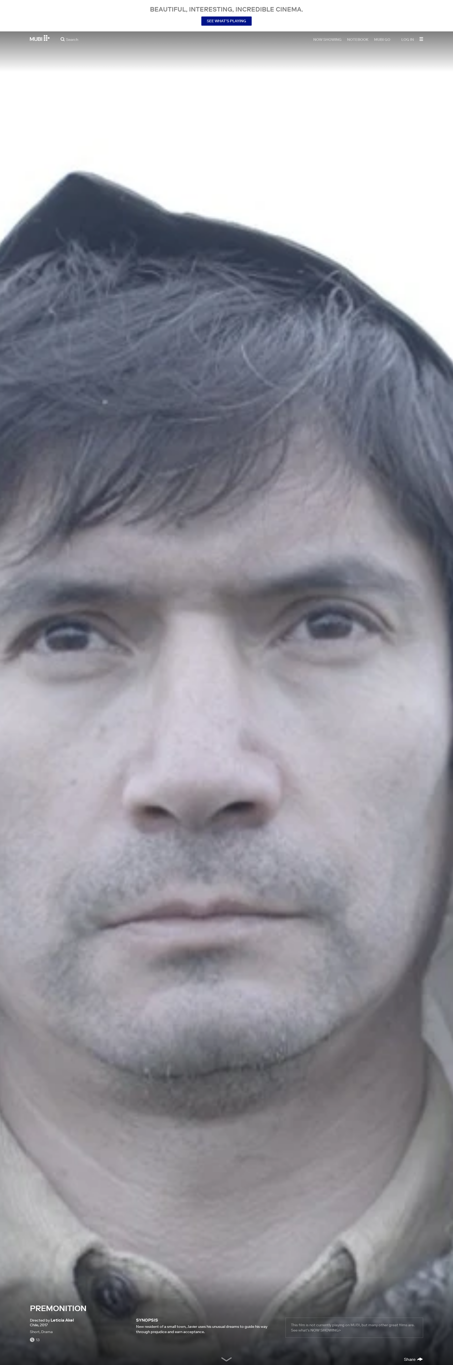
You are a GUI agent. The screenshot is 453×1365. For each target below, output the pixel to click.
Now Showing (327, 39)
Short (35, 1331)
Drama (47, 1331)
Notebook (358, 39)
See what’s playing (226, 21)
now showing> (325, 1330)
